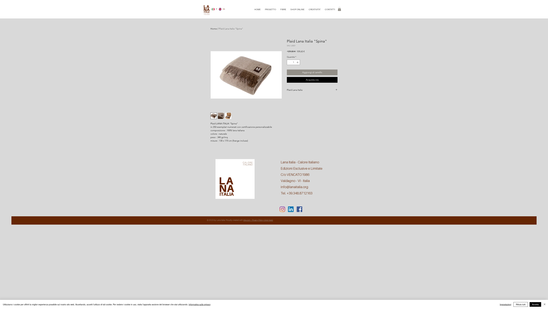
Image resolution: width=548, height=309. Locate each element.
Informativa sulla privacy (199, 304)
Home (213, 28)
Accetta (535, 304)
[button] (339, 9)
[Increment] (298, 62)
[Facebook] (299, 209)
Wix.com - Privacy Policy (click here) (258, 220)
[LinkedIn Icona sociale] (291, 209)
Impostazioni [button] (505, 304)
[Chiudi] (544, 304)
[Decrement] (289, 62)
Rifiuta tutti (520, 304)
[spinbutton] (293, 62)
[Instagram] (282, 209)
